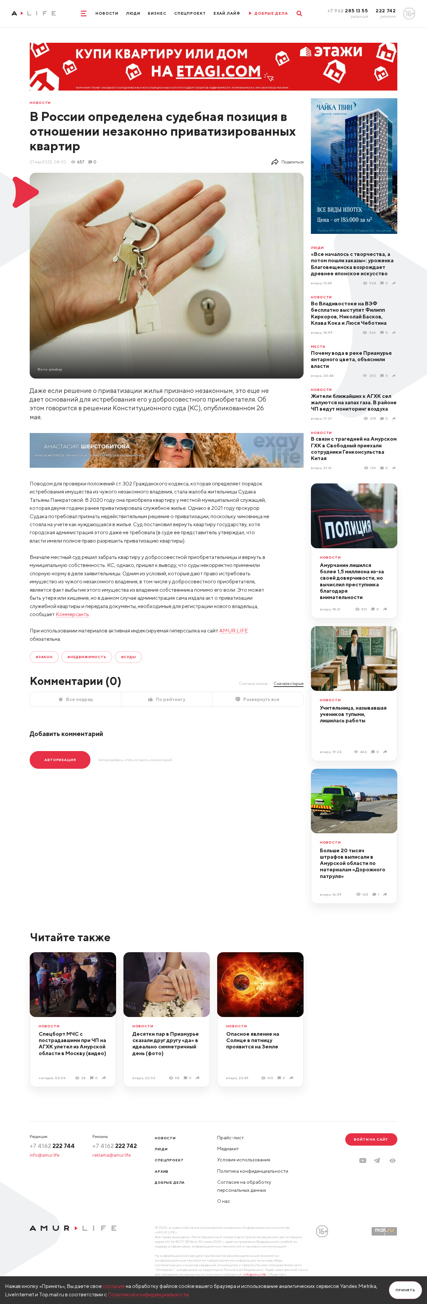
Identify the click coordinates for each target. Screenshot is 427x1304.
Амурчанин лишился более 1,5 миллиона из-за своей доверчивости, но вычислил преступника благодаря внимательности (352, 581)
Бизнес (157, 13)
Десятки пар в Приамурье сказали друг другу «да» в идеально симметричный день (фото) (165, 1043)
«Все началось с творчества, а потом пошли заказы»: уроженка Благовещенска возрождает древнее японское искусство (352, 263)
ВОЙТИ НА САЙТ (371, 1139)
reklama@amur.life (111, 1155)
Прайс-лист (230, 1137)
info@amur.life (44, 1155)
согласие (114, 1286)
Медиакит (228, 1148)
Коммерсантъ (72, 614)
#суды (128, 657)
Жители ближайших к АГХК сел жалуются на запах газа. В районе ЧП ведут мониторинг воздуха (354, 402)
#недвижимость (86, 657)
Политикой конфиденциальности (148, 1294)
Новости (106, 13)
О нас (223, 1201)
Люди (133, 13)
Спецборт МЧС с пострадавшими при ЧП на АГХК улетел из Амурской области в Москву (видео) (72, 1043)
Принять (405, 1290)
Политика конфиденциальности (252, 1171)
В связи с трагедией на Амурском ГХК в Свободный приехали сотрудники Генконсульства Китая (354, 448)
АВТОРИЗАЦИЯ (60, 760)
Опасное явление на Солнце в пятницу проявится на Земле (252, 1040)
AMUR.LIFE (233, 630)
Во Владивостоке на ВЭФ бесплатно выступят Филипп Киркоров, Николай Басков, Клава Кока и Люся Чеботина (349, 313)
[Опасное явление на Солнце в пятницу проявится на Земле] (292, 1077)
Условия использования (243, 1159)
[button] (392, 1160)
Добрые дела (170, 1182)
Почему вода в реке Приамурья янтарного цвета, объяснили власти (351, 359)
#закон (44, 657)
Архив (161, 1171)
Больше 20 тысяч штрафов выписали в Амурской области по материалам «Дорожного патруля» (352, 863)
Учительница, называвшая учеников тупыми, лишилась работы (353, 714)
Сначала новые (253, 683)
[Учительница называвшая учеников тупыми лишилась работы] (385, 751)
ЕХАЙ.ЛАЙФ (227, 13)
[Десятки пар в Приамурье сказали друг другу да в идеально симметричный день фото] (198, 1077)
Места (318, 346)
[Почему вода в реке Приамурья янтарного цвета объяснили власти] (394, 375)
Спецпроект (190, 13)
